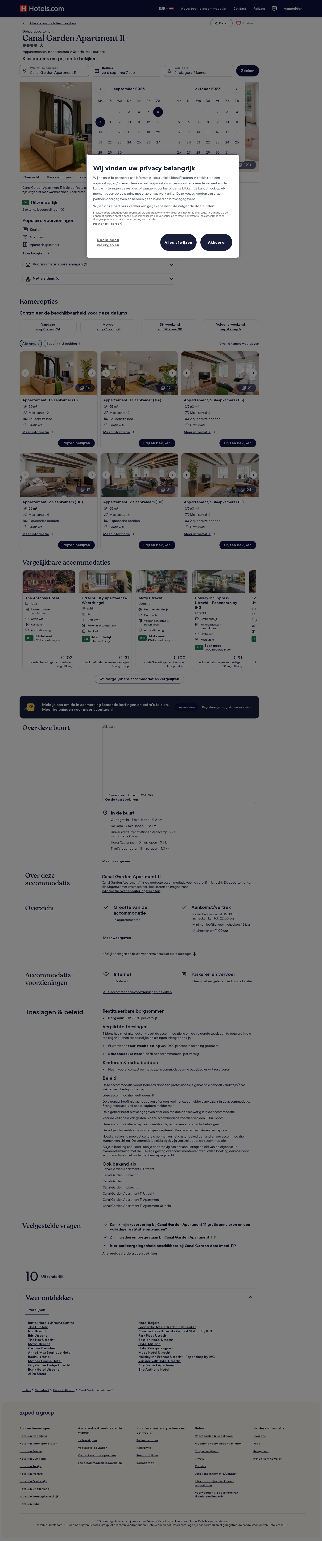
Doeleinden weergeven (108, 242)
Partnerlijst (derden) (107, 223)
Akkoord (216, 242)
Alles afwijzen (178, 242)
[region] (162, 206)
